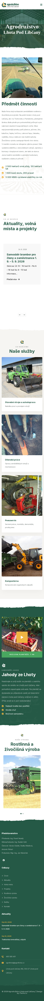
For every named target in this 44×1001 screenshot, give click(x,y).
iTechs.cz (23, 993)
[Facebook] (4, 860)
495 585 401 (11, 956)
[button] (19, 315)
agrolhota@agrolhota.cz (15, 963)
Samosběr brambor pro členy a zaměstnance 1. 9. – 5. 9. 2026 (22, 258)
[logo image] (10, 4)
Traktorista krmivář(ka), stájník (14, 939)
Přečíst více (12, 279)
